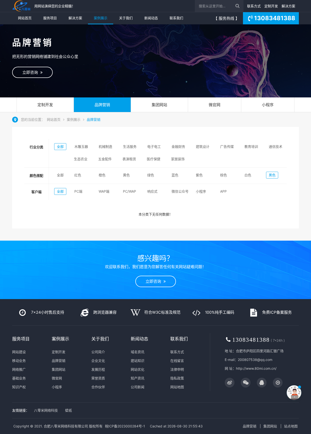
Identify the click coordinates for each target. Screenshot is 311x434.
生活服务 (130, 146)
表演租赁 (129, 159)
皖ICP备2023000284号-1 (125, 426)
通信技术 (275, 146)
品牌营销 (102, 104)
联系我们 (176, 18)
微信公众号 (180, 191)
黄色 (126, 175)
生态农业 (80, 159)
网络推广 (19, 369)
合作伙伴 (98, 387)
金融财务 (178, 146)
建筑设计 (202, 146)
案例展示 (100, 18)
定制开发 (271, 6)
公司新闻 (137, 387)
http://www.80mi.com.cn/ (256, 368)
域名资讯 (137, 352)
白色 (247, 175)
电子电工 (154, 146)
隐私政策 (177, 378)
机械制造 (105, 146)
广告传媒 (227, 146)
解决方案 (288, 6)
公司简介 (98, 352)
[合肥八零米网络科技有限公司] (22, 6)
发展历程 (98, 369)
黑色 (272, 175)
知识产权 (19, 387)
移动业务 (19, 361)
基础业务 (19, 378)
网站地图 (177, 387)
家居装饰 (178, 159)
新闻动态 (151, 18)
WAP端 (104, 191)
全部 (60, 146)
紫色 (199, 175)
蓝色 (175, 175)
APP (223, 191)
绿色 (150, 175)
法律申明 (177, 369)
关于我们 (126, 18)
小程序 (268, 104)
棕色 (223, 175)
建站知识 (137, 361)
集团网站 (159, 104)
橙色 (102, 175)
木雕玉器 (81, 146)
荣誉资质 (98, 378)
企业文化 (98, 361)
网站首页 (25, 18)
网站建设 (19, 352)
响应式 (152, 191)
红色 (77, 175)
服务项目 (50, 18)
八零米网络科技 (46, 410)
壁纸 (68, 410)
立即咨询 (31, 72)
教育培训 (251, 146)
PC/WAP (129, 191)
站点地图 (291, 426)
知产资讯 (137, 378)
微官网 (214, 104)
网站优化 (137, 369)
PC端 (78, 191)
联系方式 (254, 6)
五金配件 (105, 159)
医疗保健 (153, 159)
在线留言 (177, 361)
